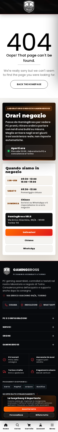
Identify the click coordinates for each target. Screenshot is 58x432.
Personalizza (16, 415)
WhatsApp (29, 248)
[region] (29, 407)
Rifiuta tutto (42, 415)
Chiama (29, 240)
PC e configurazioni (15, 318)
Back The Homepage (29, 84)
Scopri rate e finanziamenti (19, 394)
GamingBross (11, 344)
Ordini (7, 335)
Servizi (7, 327)
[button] (17, 426)
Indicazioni (29, 232)
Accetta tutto (29, 409)
